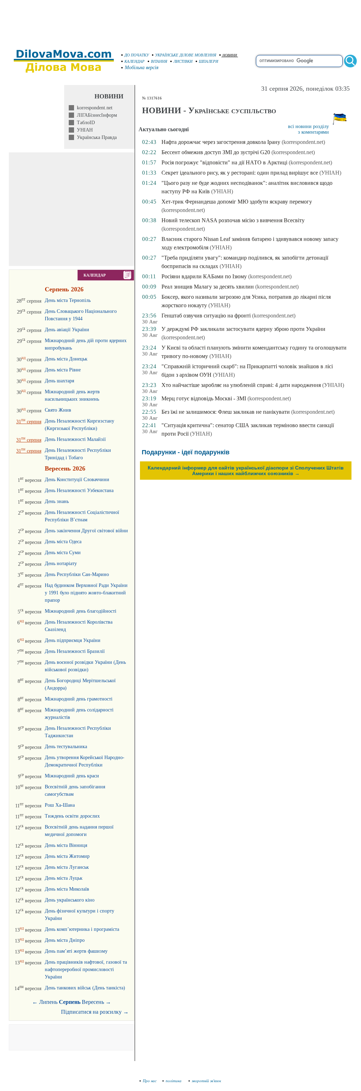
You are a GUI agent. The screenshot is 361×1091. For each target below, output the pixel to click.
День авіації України (67, 329)
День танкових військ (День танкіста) (85, 987)
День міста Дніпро (65, 940)
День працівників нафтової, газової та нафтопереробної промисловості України (86, 969)
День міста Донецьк (66, 359)
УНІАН (83, 130)
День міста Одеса (63, 541)
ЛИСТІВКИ (183, 61)
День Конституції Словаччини (77, 479)
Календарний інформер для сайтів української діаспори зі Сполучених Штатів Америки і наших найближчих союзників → (246, 470)
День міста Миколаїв (67, 889)
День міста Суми (63, 552)
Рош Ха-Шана (60, 805)
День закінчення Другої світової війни (86, 530)
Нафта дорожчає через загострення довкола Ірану (220, 142)
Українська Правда (95, 137)
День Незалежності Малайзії (75, 439)
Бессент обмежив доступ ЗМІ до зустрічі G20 (215, 152)
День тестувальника (66, 746)
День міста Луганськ (67, 867)
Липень (48, 1002)
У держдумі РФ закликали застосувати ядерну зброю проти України (243, 329)
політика (174, 1081)
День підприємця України (72, 640)
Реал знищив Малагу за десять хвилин (207, 287)
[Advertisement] (180, 21)
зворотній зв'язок (206, 1081)
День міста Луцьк (63, 878)
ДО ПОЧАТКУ (136, 55)
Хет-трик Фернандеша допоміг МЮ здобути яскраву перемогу (236, 202)
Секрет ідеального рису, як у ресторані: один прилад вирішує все (239, 173)
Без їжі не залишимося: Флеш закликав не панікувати (225, 412)
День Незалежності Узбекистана (79, 490)
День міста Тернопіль (68, 300)
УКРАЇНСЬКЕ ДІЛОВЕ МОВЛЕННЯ (185, 55)
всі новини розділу (308, 126)
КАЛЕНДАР (134, 61)
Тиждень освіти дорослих (72, 816)
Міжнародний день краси (72, 775)
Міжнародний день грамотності (78, 699)
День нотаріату (61, 563)
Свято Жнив (58, 410)
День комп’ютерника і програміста (82, 929)
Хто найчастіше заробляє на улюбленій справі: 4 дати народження (241, 385)
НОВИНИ (229, 55)
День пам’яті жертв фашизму (76, 951)
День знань (57, 501)
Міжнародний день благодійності (80, 611)
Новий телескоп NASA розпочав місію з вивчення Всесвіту (233, 220)
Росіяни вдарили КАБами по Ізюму (204, 276)
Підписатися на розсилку (95, 1012)
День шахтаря (59, 380)
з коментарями (313, 132)
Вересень (93, 1002)
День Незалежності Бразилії (75, 651)
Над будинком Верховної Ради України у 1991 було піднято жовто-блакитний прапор (86, 593)
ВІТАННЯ (159, 61)
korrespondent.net (93, 107)
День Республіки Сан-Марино (77, 574)
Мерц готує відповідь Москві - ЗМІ (203, 398)
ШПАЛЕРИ (208, 61)
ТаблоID (84, 122)
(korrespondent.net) (303, 142)
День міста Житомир (67, 856)
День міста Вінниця (66, 845)
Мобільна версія (141, 67)
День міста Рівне (63, 369)
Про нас (150, 1081)
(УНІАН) (330, 173)
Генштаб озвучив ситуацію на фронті (206, 316)
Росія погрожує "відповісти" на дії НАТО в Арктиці (224, 162)
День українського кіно (69, 900)
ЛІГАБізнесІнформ (95, 115)
